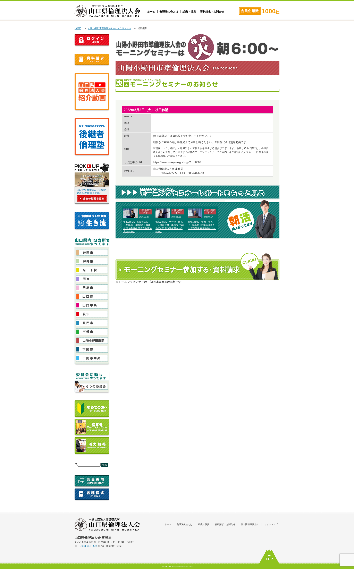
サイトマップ (271, 524)
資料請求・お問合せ (212, 11)
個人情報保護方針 (250, 524)
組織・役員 (189, 11)
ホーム (151, 11)
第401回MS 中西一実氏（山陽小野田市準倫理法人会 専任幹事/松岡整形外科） (202, 225)
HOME (78, 28)
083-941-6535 (90, 546)
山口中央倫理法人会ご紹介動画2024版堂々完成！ (91, 191)
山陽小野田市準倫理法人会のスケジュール (109, 28)
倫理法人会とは (169, 11)
